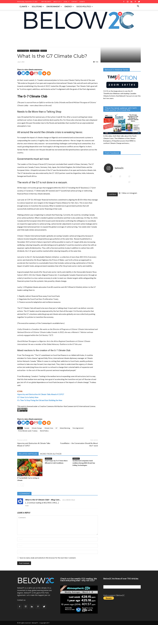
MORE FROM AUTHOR (50, 454)
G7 (56, 428)
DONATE (82, 1)
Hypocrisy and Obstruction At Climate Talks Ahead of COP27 (40, 394)
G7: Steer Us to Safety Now (27, 397)
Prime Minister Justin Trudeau (27, 431)
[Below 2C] (79, 20)
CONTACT (74, 1)
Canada (26, 428)
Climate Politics (35, 50)
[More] (49, 73)
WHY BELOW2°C (46, 1)
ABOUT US (56, 1)
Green (20, 475)
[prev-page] (18, 484)
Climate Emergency (37, 33)
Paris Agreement (78, 428)
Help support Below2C (114, 595)
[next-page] (22, 484)
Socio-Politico (83, 7)
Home (19, 33)
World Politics (44, 431)
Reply (27, 505)
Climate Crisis (48, 428)
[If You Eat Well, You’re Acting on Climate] (29, 467)
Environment (53, 7)
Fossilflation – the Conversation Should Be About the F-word (79, 444)
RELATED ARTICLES (28, 454)
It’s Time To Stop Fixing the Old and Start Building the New (39, 400)
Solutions (37, 7)
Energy (68, 7)
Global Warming (65, 428)
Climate (23, 7)
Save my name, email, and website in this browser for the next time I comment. (48, 558)
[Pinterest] (32, 73)
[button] (138, 6)
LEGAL (66, 1)
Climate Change (37, 428)
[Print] (44, 73)
